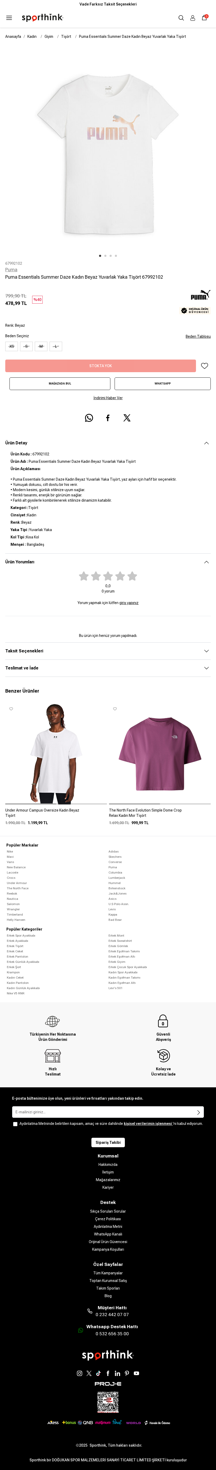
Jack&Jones (117, 893)
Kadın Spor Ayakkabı (123, 972)
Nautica (12, 899)
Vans (10, 862)
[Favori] (204, 366)
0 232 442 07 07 (112, 1314)
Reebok (12, 893)
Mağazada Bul (60, 383)
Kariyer (108, 1187)
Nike (10, 851)
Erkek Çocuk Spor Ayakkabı (128, 967)
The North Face (17, 888)
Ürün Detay (16, 442)
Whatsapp (163, 383)
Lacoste (12, 872)
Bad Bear (115, 920)
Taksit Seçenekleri (24, 650)
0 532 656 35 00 (112, 1333)
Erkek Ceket (15, 951)
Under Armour (17, 883)
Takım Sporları (108, 1288)
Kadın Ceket (15, 977)
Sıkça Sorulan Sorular (108, 1211)
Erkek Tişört (15, 946)
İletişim (108, 1172)
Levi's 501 (116, 988)
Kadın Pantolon (18, 983)
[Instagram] (79, 1373)
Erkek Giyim (117, 962)
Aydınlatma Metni (108, 1226)
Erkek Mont (116, 935)
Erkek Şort (14, 967)
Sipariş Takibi (108, 1142)
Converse (115, 862)
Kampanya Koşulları (108, 1249)
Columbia (115, 872)
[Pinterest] (127, 1373)
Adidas (114, 851)
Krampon (13, 972)
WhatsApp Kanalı (108, 1234)
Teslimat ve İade (21, 668)
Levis (112, 909)
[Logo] (43, 18)
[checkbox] (15, 1124)
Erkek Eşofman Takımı (124, 951)
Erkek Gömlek (118, 946)
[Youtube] (136, 1373)
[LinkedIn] (117, 1373)
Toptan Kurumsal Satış (108, 1281)
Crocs (11, 878)
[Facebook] (108, 1373)
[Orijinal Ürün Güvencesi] (195, 310)
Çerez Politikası (108, 1219)
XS (11, 346)
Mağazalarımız (108, 1180)
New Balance (16, 867)
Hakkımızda (108, 1164)
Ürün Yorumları (19, 561)
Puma (11, 269)
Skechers (115, 857)
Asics (112, 899)
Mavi (10, 857)
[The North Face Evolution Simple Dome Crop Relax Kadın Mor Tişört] (160, 814)
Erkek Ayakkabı (17, 941)
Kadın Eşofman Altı (122, 983)
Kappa (113, 914)
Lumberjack (117, 878)
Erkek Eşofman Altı (122, 956)
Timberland (15, 914)
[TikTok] (98, 1373)
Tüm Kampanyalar (108, 1273)
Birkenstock (117, 888)
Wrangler (13, 909)
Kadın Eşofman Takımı (124, 977)
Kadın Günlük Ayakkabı (23, 988)
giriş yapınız (129, 603)
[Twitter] (89, 1373)
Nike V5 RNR (15, 993)
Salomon (13, 904)
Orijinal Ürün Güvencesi (108, 1242)
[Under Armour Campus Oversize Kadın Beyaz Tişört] (56, 814)
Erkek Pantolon (17, 956)
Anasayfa (13, 36)
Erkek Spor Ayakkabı (21, 935)
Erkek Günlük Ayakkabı (23, 962)
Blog (108, 1296)
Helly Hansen (16, 920)
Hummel (115, 883)
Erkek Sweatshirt (120, 941)
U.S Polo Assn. (119, 904)
